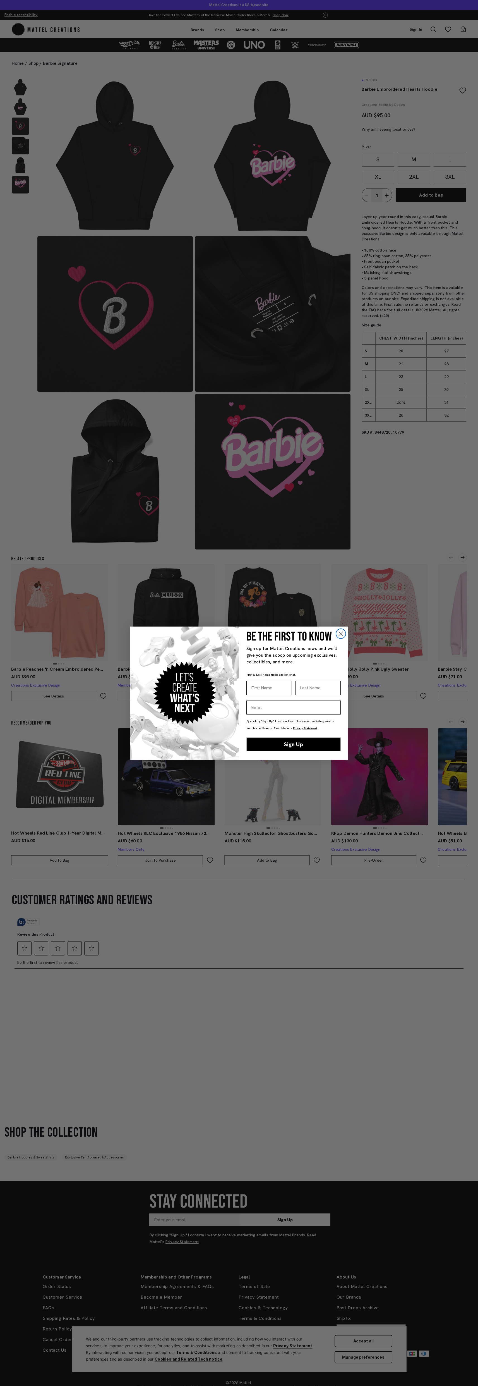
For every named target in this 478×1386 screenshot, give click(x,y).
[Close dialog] (341, 634)
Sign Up (293, 744)
